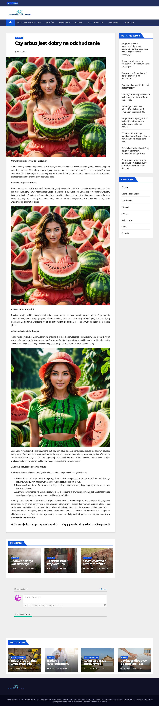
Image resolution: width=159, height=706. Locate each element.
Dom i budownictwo (29, 22)
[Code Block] (50, 605)
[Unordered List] (43, 605)
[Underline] (32, 605)
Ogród (50, 22)
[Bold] (25, 605)
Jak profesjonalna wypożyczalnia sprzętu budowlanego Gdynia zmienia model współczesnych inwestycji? (135, 49)
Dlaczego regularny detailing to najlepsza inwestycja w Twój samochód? (136, 97)
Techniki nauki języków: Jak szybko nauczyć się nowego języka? (60, 565)
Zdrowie (114, 22)
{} (57, 605)
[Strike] (36, 605)
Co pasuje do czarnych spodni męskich (35, 524)
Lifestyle (64, 22)
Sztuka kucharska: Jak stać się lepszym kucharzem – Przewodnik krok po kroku (135, 151)
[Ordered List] (39, 605)
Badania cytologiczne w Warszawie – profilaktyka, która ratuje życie (136, 64)
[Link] (53, 605)
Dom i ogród (127, 200)
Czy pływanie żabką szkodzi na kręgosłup (85, 524)
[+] (60, 605)
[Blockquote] (46, 605)
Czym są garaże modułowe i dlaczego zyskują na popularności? (134, 76)
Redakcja (129, 22)
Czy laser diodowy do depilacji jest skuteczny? (133, 664)
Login (104, 589)
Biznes (78, 22)
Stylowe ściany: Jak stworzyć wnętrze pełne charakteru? (22, 565)
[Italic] (29, 605)
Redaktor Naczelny (22, 668)
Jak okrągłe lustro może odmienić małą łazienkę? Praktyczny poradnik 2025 (133, 109)
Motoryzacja (95, 22)
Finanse (125, 207)
